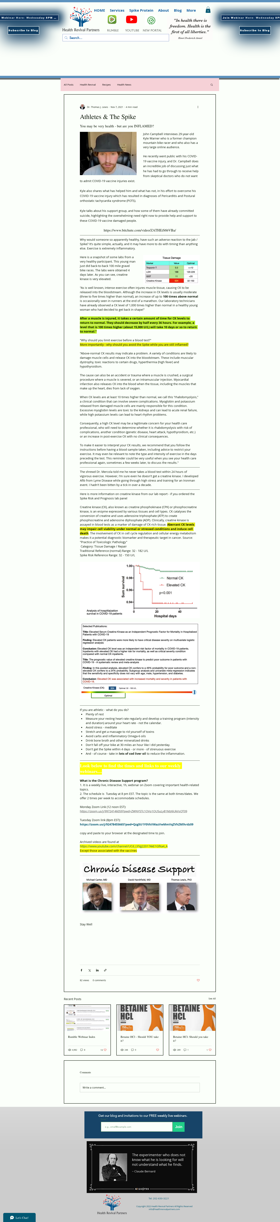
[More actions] (198, 107)
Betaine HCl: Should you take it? (190, 1039)
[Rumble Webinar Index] (87, 1018)
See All (212, 998)
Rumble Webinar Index (81, 1037)
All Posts (68, 84)
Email (104, 1119)
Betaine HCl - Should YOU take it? (140, 1039)
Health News (124, 84)
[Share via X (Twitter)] (89, 970)
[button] (23, 30)
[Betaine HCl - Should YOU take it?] (140, 1018)
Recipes (106, 84)
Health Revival (88, 84)
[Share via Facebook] (81, 970)
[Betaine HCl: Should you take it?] (192, 1018)
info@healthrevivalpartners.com (164, 1209)
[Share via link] (105, 970)
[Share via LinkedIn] (97, 970)
